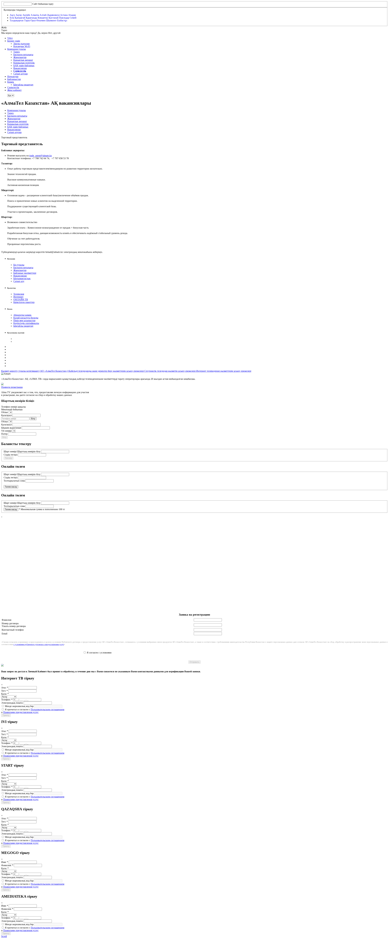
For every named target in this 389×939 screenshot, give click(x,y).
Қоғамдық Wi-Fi (21, 46)
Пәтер (4, 434)
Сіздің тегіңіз (10, 454)
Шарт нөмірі (10, 451)
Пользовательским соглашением (47, 709)
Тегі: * (4, 690)
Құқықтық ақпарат (23, 60)
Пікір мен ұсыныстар (24, 320)
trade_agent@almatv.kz (40, 155)
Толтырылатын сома (14, 480)
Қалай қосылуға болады (25, 317)
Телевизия (18, 294)
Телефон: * (6, 699)
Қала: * (5, 694)
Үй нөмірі (6, 430)
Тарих (16, 52)
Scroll (4, 936)
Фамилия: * (7, 865)
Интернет (18, 296)
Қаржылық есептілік (24, 62)
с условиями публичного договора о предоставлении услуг (39, 644)
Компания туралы (16, 49)
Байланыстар (14, 79)
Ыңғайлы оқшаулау (23, 84)
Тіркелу (5, 715)
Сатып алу (18, 281)
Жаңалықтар (19, 57)
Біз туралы (18, 265)
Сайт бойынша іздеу (42, 4)
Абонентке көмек (22, 315)
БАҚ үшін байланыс (23, 65)
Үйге (10, 38)
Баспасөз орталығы (23, 54)
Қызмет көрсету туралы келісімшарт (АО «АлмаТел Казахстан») (35, 371)
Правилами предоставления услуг (21, 712)
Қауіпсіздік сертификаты (26, 323)
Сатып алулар (20, 73)
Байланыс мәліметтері (24, 273)
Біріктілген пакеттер (23, 302)
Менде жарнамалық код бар (19, 706)
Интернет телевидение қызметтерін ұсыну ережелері (223, 371)
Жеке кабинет (14, 90)
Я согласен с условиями (99, 652)
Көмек (10, 82)
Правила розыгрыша (12, 387)
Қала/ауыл (6, 415)
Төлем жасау (11, 487)
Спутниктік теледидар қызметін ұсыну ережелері (170, 371)
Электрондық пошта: (12, 703)
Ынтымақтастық (22, 278)
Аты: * (4, 687)
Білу (33, 418)
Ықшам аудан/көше (11, 427)
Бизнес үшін (13, 41)
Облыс (4, 412)
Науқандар (12, 76)
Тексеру (8, 458)
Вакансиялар (20, 68)
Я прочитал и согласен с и (32, 711)
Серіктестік (13, 87)
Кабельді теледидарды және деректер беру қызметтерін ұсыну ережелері (106, 371)
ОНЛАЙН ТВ (20, 299)
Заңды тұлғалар (21, 43)
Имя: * (4, 862)
